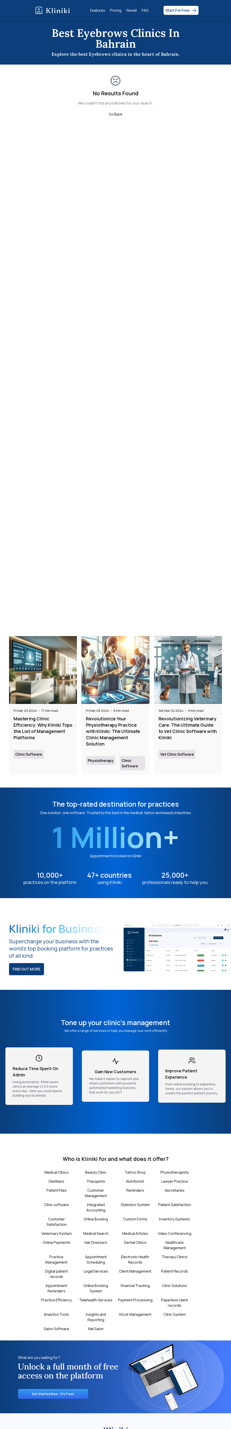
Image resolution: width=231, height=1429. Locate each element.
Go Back (115, 114)
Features (97, 10)
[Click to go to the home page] (53, 10)
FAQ (145, 10)
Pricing (115, 10)
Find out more (26, 969)
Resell (132, 10)
